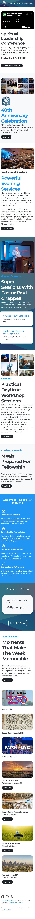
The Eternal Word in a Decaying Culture (13, 332)
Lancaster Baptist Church (9, 901)
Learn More (6, 137)
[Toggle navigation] (31, 3)
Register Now (17, 623)
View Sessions (7, 436)
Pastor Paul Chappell (16, 902)
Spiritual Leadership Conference (16, 3)
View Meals (6, 486)
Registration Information (12, 65)
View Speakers (7, 228)
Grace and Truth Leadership (16, 316)
